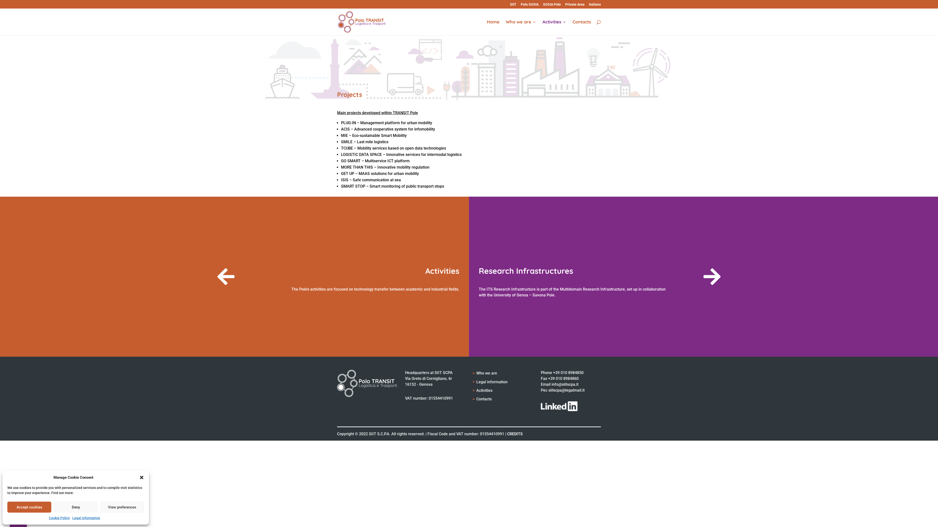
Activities (552, 22)
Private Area (575, 4)
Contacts (582, 22)
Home (493, 22)
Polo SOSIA (530, 4)
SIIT (513, 4)
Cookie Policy (59, 518)
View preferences (122, 507)
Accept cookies (29, 507)
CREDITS (515, 434)
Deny (76, 507)
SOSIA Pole (552, 4)
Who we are (518, 22)
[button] (141, 477)
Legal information (86, 518)
